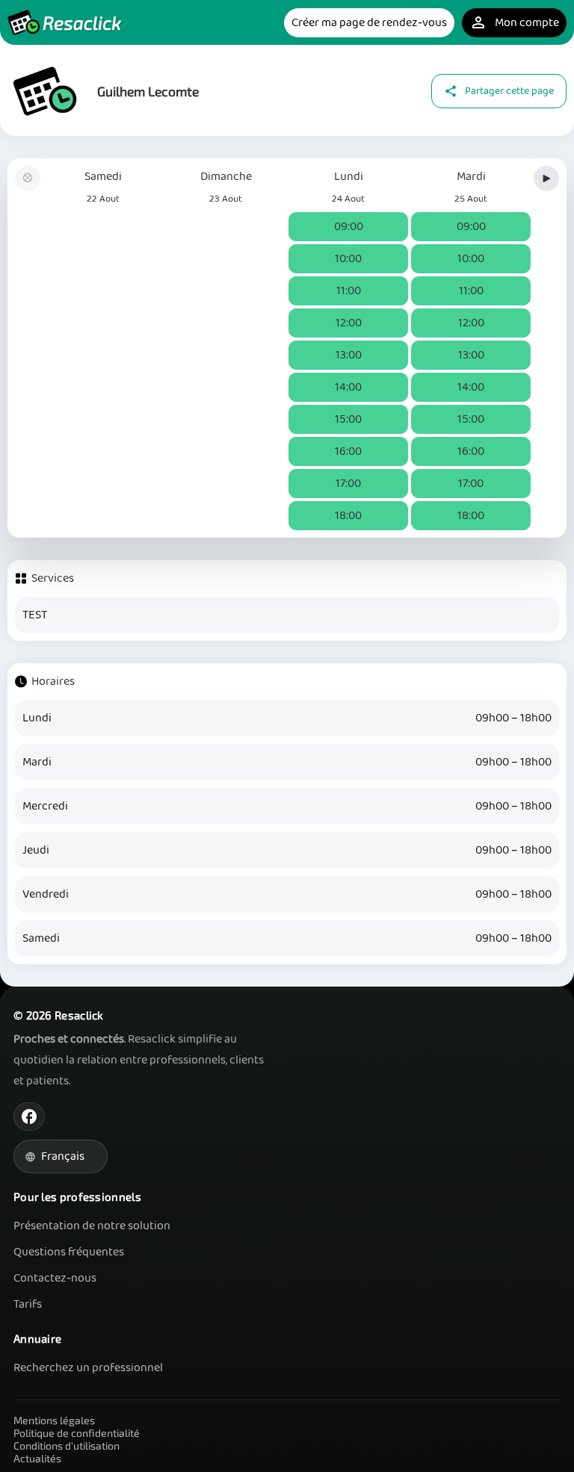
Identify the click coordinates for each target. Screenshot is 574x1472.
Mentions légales (54, 1420)
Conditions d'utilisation (66, 1445)
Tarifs (27, 1304)
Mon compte (514, 23)
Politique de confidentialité (76, 1432)
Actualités (37, 1458)
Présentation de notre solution (91, 1226)
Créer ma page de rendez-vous (369, 23)
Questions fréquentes (68, 1252)
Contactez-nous (54, 1278)
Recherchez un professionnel (88, 1368)
